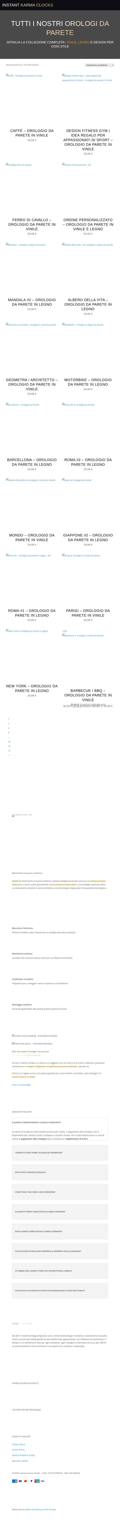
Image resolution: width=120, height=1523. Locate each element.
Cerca (90, 787)
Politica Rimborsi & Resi (23, 1455)
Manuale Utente (20, 1460)
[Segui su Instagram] (20, 1354)
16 (9, 750)
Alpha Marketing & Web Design (41, 1509)
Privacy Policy (18, 1444)
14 (9, 741)
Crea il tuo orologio (21, 1084)
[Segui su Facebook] (14, 1354)
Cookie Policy (18, 1449)
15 (9, 746)
